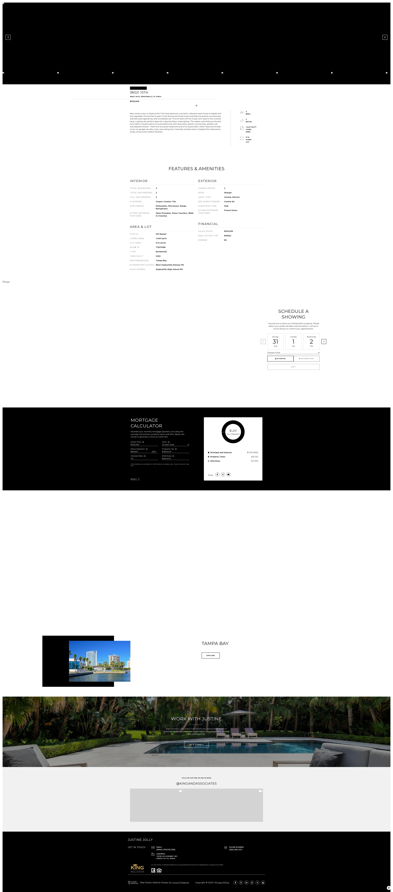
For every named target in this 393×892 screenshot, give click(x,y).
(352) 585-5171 (235, 849)
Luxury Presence (180, 882)
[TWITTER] (257, 883)
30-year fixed (168, 445)
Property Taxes (217, 457)
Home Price (136, 442)
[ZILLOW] (263, 883)
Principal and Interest (221, 452)
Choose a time (273, 353)
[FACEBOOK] (235, 883)
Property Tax (168, 449)
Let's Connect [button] (196, 745)
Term (164, 442)
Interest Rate (137, 456)
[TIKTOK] (252, 883)
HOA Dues (166, 456)
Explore (211, 655)
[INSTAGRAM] (241, 883)
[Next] (323, 341)
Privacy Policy (222, 882)
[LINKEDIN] (246, 883)
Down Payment (138, 449)
